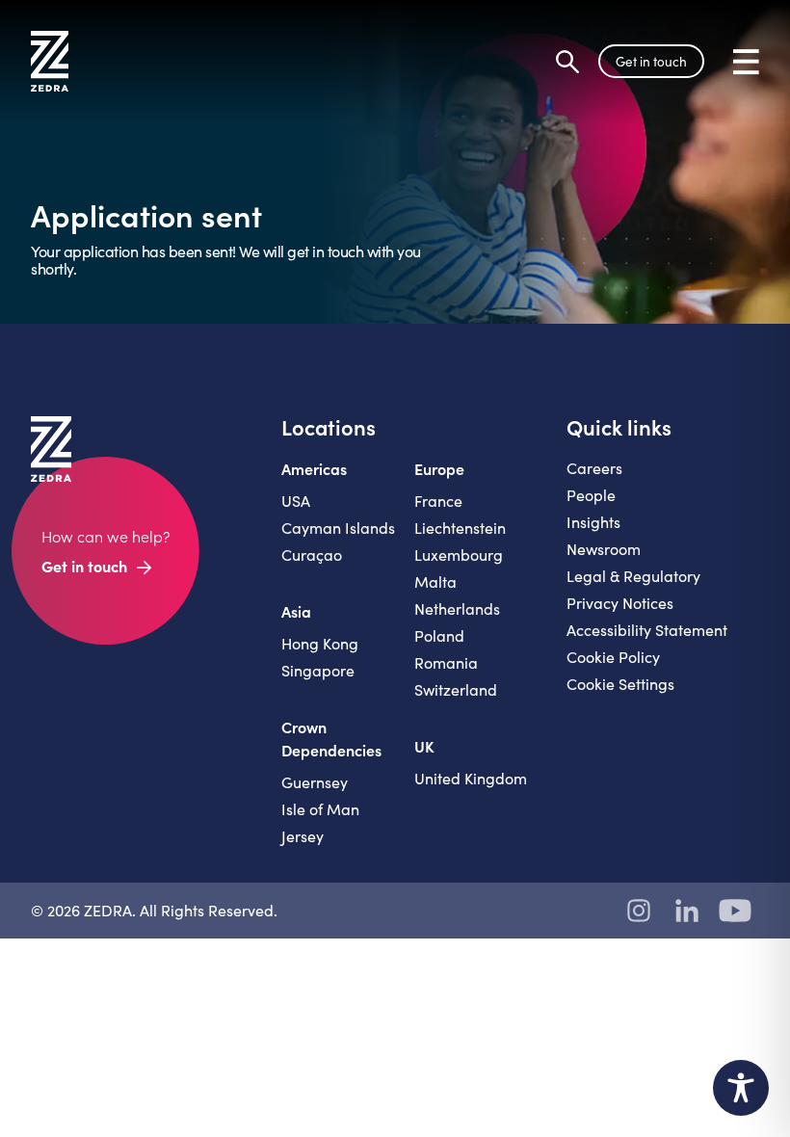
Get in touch (651, 61)
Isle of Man (320, 809)
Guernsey (314, 782)
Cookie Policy (613, 657)
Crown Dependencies (331, 738)
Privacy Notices (619, 603)
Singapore (318, 670)
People (591, 495)
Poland (439, 635)
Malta (435, 581)
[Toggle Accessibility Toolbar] (741, 1088)
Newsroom (603, 549)
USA (295, 500)
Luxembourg (458, 554)
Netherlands (457, 608)
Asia (296, 610)
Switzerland (455, 689)
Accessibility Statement (646, 630)
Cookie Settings (620, 684)
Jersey (302, 836)
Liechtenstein (460, 527)
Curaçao (311, 554)
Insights (593, 522)
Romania (446, 662)
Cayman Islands (338, 527)
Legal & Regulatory (633, 576)
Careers (594, 468)
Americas (314, 468)
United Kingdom (470, 778)
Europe (439, 468)
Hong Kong (319, 643)
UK (424, 745)
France (438, 500)
